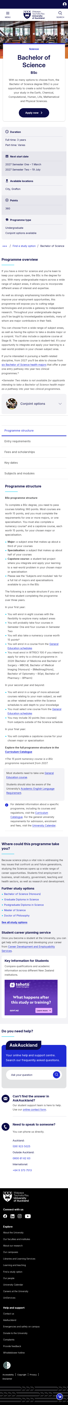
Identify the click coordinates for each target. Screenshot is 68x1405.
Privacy (33, 1375)
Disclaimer (7, 1379)
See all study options (14, 922)
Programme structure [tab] (19, 430)
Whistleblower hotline (14, 1352)
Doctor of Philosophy (17, 915)
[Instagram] (20, 1216)
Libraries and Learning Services (19, 1258)
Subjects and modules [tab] (19, 473)
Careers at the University (15, 1291)
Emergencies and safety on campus (21, 1326)
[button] (65, 4)
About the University (13, 1232)
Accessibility (8, 1375)
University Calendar (44, 825)
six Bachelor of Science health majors (24, 364)
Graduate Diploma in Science (21, 899)
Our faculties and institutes (16, 1239)
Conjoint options (32, 404)
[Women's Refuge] (7, 1368)
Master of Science (15, 910)
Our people (8, 1278)
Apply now (37, 114)
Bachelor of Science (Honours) (22, 894)
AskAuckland (9, 1320)
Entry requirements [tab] (17, 441)
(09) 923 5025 (21, 1146)
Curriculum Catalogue (18, 751)
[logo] (34, 15)
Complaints (8, 1339)
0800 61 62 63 (21, 1158)
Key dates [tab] (11, 462)
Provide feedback (12, 1346)
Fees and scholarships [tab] (19, 452)
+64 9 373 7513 (22, 1170)
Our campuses (10, 1252)
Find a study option (24, 245)
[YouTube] (28, 1216)
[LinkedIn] (12, 1216)
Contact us (8, 1313)
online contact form (34, 1109)
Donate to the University (15, 1333)
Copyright (21, 1375)
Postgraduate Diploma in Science (24, 904)
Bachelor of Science (52, 245)
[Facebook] (5, 1216)
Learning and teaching (14, 1265)
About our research (13, 1245)
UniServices (9, 1297)
